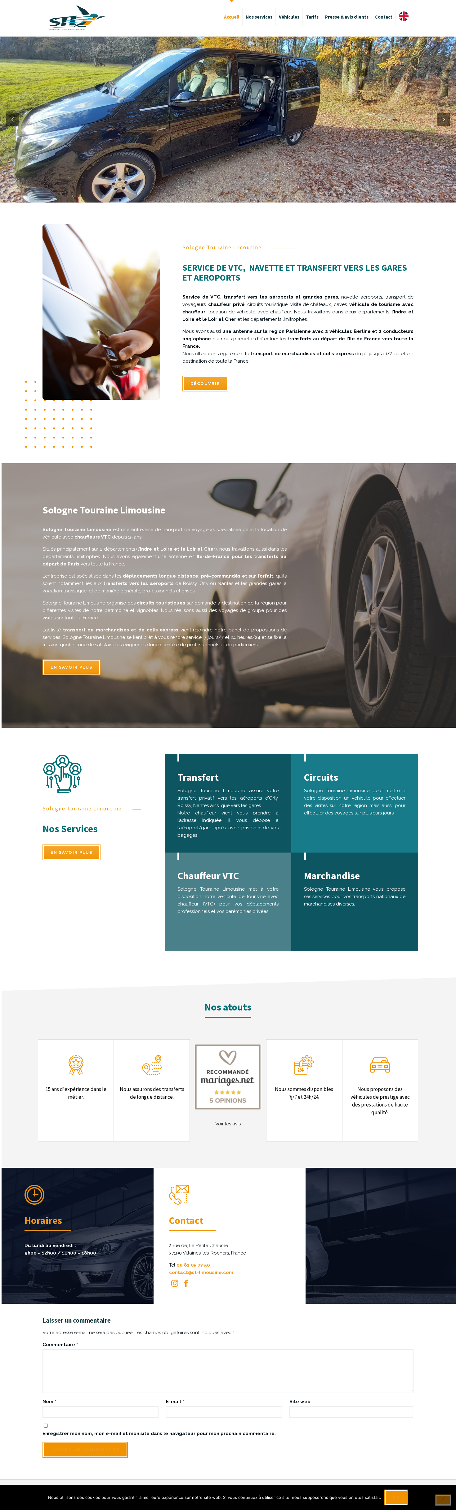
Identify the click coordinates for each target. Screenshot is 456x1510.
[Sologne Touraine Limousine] (77, 17)
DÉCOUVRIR (205, 383)
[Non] (443, 1500)
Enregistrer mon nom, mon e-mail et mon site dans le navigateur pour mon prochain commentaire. (159, 1433)
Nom (49, 1401)
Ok (396, 1497)
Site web (300, 1401)
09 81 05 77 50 (193, 1265)
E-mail (175, 1401)
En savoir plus (71, 667)
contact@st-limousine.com (201, 1272)
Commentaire (60, 1344)
